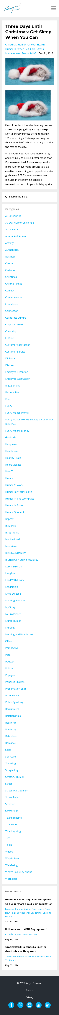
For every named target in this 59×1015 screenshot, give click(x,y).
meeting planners (15, 600)
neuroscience (13, 614)
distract (9, 365)
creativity (10, 331)
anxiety (9, 243)
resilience (10, 722)
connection (11, 311)
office (8, 641)
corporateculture (15, 324)
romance (10, 743)
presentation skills (15, 688)
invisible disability (15, 553)
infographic (12, 532)
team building (13, 817)
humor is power (14, 49)
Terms (29, 990)
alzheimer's (11, 229)
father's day (12, 392)
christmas (11, 44)
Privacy (30, 997)
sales (8, 749)
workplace (11, 878)
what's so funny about (18, 872)
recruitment (12, 709)
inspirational (12, 539)
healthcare (11, 451)
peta (7, 654)
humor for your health (31, 44)
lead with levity (14, 580)
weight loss (12, 858)
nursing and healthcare (19, 634)
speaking (10, 763)
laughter (10, 573)
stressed (10, 804)
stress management (16, 790)
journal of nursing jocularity (21, 559)
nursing (10, 627)
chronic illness (13, 283)
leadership (11, 587)
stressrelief (11, 811)
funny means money (17, 430)
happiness (11, 444)
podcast (9, 661)
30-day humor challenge (19, 222)
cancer (9, 263)
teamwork (11, 824)
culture (9, 338)
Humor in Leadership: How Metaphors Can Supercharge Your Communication (28, 902)
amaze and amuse (15, 236)
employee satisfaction (17, 378)
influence (10, 525)
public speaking (14, 702)
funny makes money (17, 412)
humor (9, 478)
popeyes (10, 675)
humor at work (14, 485)
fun (7, 399)
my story (10, 607)
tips (7, 838)
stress (8, 783)
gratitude (10, 437)
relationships (13, 715)
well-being (11, 865)
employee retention (16, 372)
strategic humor (14, 777)
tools (8, 844)
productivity (12, 695)
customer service (15, 351)
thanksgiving (13, 831)
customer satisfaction (17, 344)
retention (10, 736)
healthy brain (13, 458)
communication (14, 297)
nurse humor (13, 620)
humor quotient (14, 512)
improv (9, 519)
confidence (11, 304)
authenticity (12, 249)
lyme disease (13, 593)
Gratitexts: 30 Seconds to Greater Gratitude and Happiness (25, 949)
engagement (12, 385)
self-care (30, 49)
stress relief (29, 53)
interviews (11, 546)
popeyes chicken (15, 682)
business (10, 256)
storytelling (11, 770)
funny (8, 406)
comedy (9, 290)
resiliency (10, 729)
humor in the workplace (19, 498)
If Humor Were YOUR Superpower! (26, 929)
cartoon (10, 270)
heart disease (13, 464)
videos (9, 851)
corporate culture (15, 317)
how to (9, 471)
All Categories (13, 215)
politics (9, 668)
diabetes (10, 358)
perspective (11, 648)
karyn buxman (13, 566)
